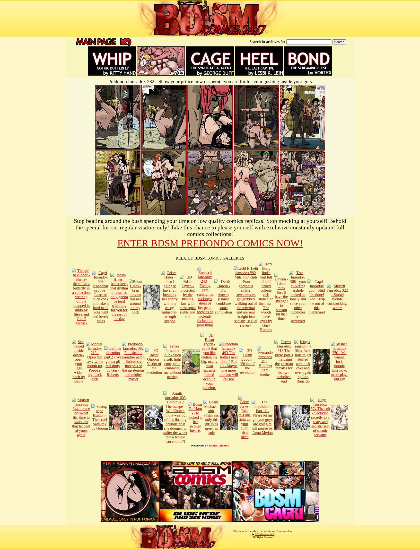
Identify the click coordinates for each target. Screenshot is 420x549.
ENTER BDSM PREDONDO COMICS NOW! (210, 243)
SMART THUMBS (219, 445)
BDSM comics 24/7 (264, 534)
